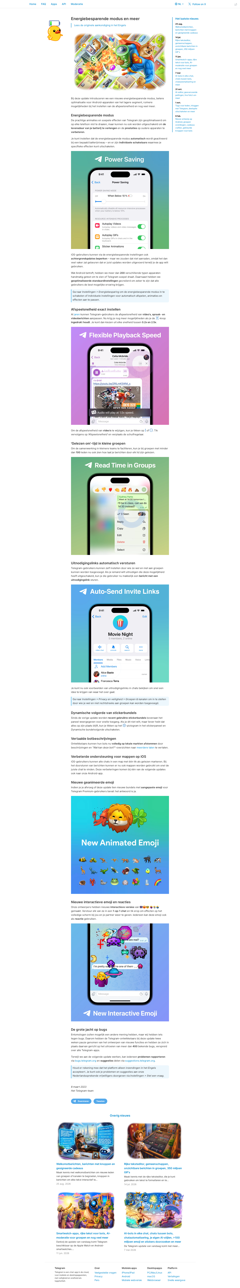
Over (97, 1268)
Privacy (99, 1276)
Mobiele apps (129, 1268)
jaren (77, 314)
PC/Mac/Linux (154, 1272)
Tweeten (100, 1101)
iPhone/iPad (128, 1272)
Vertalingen (174, 1276)
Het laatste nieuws (187, 18)
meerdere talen (145, 747)
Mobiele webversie (132, 1280)
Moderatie (77, 4)
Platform (172, 1268)
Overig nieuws (120, 1115)
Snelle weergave (176, 1280)
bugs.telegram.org (85, 1060)
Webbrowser (154, 1280)
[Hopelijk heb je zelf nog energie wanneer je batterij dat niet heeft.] (120, 200)
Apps (54, 4)
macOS (151, 1276)
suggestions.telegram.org (140, 1060)
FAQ (43, 4)
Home (32, 4)
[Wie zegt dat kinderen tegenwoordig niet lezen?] (120, 506)
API (64, 4)
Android (126, 1276)
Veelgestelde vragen (105, 1272)
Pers (97, 1280)
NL (180, 4)
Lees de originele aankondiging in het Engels (100, 25)
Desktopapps (154, 1268)
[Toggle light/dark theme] (235, 4)
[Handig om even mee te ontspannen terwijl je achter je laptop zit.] (120, 972)
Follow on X (199, 4)
